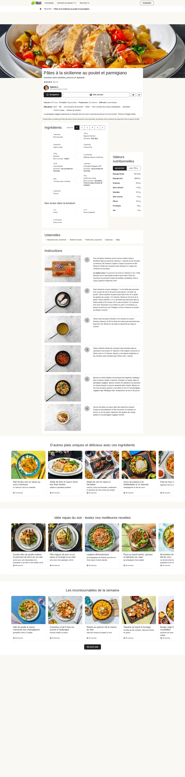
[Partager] (139, 94)
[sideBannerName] (127, 136)
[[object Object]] (133, 94)
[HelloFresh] (36, 3)
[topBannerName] (92, 18)
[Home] (40, 9)
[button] (76, 127)
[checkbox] (44, 82)
